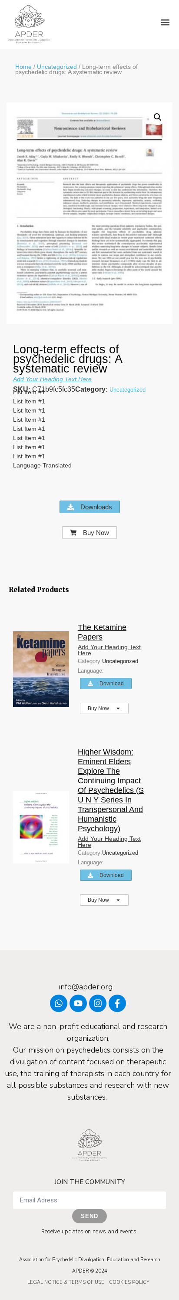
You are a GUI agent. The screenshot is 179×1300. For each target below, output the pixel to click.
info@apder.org (86, 987)
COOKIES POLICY (129, 1282)
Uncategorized (57, 66)
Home (23, 66)
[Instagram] (97, 1003)
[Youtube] (78, 1003)
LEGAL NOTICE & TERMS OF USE (65, 1282)
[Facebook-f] (117, 1003)
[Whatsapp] (58, 1003)
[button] (165, 22)
